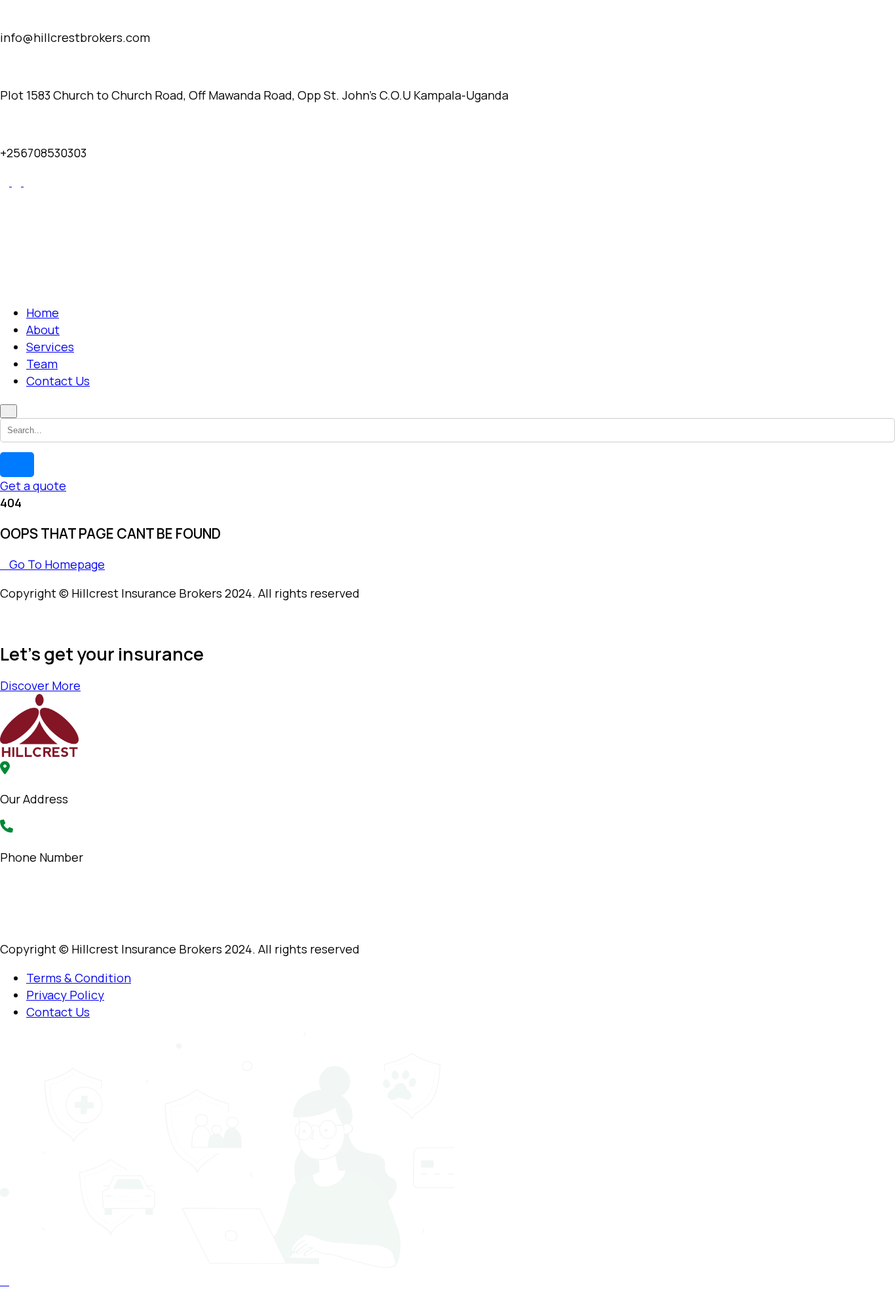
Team (42, 364)
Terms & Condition (78, 978)
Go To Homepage (57, 564)
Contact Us (58, 381)
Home (42, 312)
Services (50, 347)
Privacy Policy (65, 995)
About (43, 329)
